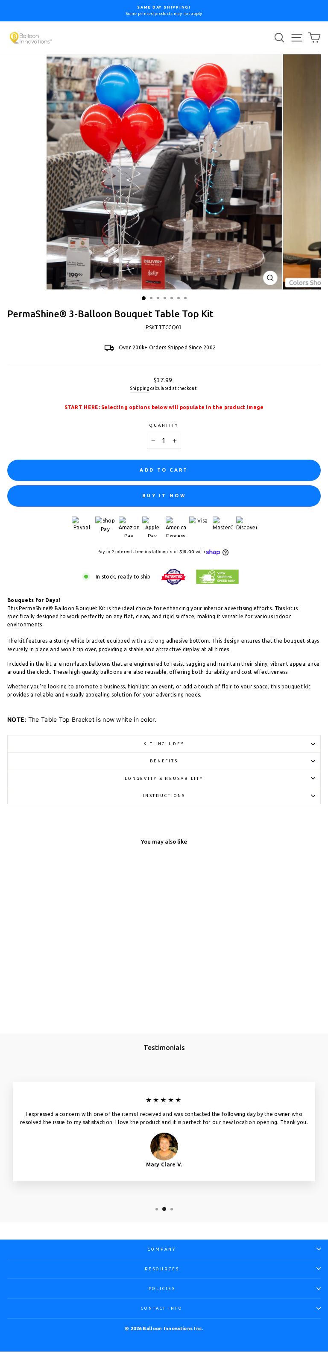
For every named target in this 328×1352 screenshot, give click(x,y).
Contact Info (161, 1308)
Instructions (164, 795)
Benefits (164, 761)
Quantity (164, 425)
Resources (162, 1268)
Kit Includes (164, 743)
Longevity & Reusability (164, 778)
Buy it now (164, 495)
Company (162, 1249)
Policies (162, 1288)
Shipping (139, 388)
